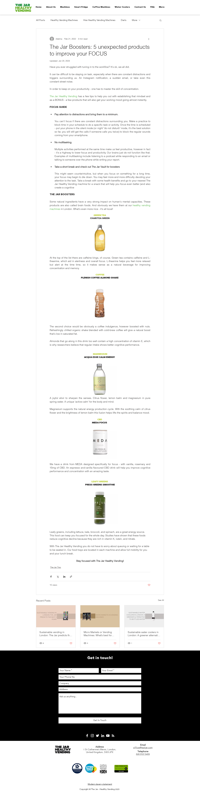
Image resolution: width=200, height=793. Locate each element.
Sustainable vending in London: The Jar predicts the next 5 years (55, 634)
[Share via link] (71, 576)
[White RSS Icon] (113, 736)
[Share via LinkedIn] (64, 576)
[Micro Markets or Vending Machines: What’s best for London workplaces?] (100, 616)
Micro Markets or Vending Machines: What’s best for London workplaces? (98, 634)
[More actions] (148, 38)
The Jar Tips (55, 567)
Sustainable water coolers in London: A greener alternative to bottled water (144, 634)
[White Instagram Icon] (92, 736)
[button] (160, 20)
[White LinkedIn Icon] (103, 736)
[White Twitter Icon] (97, 736)
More (134, 20)
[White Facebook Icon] (87, 736)
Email (143, 744)
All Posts (40, 20)
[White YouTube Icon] (108, 736)
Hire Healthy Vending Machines (99, 20)
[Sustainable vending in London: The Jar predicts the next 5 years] (56, 616)
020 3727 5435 (143, 754)
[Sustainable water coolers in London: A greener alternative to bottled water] (144, 616)
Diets (123, 20)
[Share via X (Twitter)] (57, 576)
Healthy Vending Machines (64, 20)
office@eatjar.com (143, 747)
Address (100, 746)
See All (161, 600)
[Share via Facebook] (51, 576)
